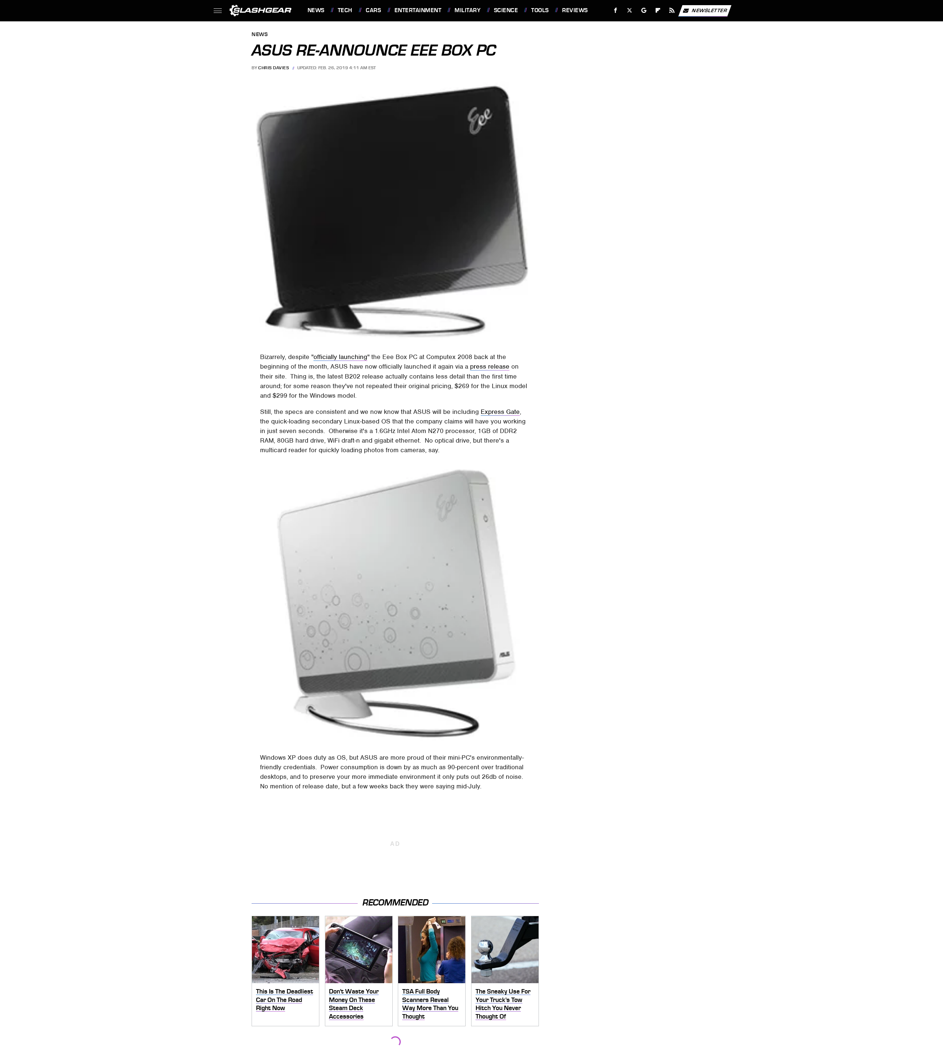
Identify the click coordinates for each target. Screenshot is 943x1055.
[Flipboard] (658, 10)
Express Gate (500, 412)
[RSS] (671, 10)
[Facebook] (615, 10)
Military (467, 10)
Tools (539, 10)
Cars (373, 10)
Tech (345, 10)
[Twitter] (629, 10)
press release (489, 366)
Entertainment (418, 10)
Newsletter (709, 10)
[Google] (643, 10)
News (316, 10)
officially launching (340, 357)
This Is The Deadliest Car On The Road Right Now (284, 1000)
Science (506, 10)
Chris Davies (273, 67)
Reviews (575, 10)
